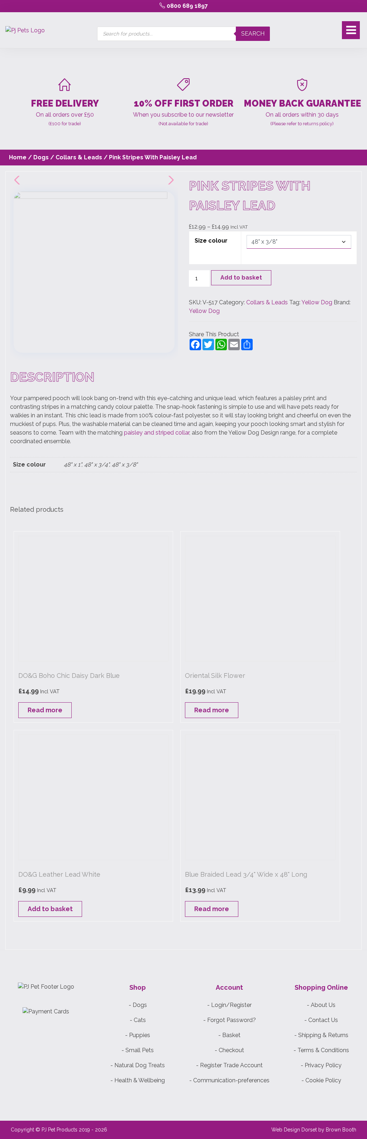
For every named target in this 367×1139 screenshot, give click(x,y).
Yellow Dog (316, 302)
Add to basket (241, 277)
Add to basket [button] (50, 909)
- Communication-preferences (229, 1080)
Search (252, 33)
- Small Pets (137, 1050)
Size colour (211, 240)
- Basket (229, 1035)
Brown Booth (341, 1130)
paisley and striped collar (156, 432)
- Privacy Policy (321, 1065)
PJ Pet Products (59, 1130)
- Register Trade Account (229, 1065)
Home (18, 157)
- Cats (138, 1020)
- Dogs (138, 1005)
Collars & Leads (79, 157)
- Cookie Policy (321, 1080)
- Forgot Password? (229, 1020)
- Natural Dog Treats (137, 1065)
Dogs (41, 157)
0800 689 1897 (186, 6)
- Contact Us (321, 1020)
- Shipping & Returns (321, 1035)
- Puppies (137, 1035)
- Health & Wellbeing (137, 1080)
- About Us (321, 1005)
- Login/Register (229, 1005)
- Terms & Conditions (321, 1050)
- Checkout (229, 1050)
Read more (45, 710)
